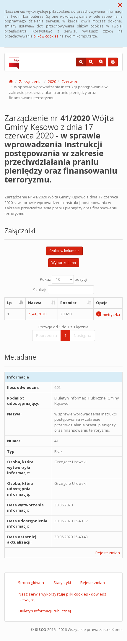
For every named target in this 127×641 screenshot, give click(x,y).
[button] (120, 4)
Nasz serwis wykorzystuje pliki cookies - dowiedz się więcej (62, 596)
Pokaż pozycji (63, 279)
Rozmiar (68, 302)
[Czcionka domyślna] (81, 62)
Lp (9, 302)
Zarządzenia (30, 81)
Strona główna (31, 582)
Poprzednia (46, 335)
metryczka (111, 314)
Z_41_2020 (37, 314)
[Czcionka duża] (101, 62)
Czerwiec (69, 81)
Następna (82, 335)
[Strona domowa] (11, 81)
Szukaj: (39, 289)
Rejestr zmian (107, 552)
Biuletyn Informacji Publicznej (45, 611)
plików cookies (45, 36)
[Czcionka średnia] (91, 62)
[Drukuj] (113, 62)
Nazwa (34, 302)
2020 (52, 81)
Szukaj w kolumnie (64, 250)
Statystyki (62, 582)
